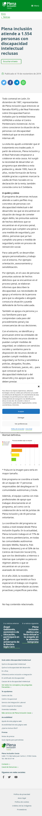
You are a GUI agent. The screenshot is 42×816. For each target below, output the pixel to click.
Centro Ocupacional (9, 699)
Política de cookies (22, 802)
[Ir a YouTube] (16, 777)
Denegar (21, 417)
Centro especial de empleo (12, 706)
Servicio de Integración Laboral (14, 702)
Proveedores (22, 809)
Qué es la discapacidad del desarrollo (16, 667)
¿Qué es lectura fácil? (10, 728)
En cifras (5, 671)
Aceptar (21, 411)
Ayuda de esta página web (12, 721)
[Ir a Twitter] (9, 777)
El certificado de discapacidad (13, 678)
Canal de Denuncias (9, 767)
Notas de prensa (8, 736)
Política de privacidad (17, 429)
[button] (39, 386)
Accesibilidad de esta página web (14, 724)
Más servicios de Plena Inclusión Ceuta (16, 713)
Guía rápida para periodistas (13, 740)
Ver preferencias (21, 424)
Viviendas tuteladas (9, 709)
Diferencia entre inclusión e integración (17, 674)
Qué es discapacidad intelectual (14, 664)
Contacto (5, 764)
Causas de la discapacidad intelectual (16, 681)
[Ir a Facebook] (3, 777)
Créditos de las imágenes (21, 806)
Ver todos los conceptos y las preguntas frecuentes (17, 686)
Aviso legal (28, 429)
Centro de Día (7, 695)
